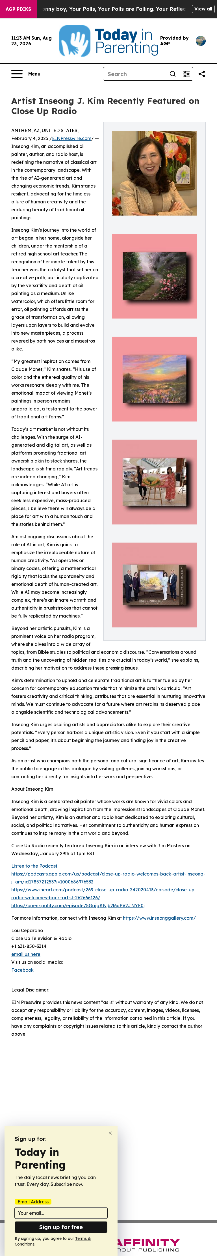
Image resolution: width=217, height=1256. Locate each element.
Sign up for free (61, 1227)
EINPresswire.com (71, 138)
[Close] (110, 1133)
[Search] (172, 73)
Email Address (33, 1202)
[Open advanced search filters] (186, 73)
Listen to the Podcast (34, 866)
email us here (25, 954)
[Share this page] (202, 73)
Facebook (22, 970)
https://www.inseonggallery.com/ (159, 918)
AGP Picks (18, 9)
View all (203, 9)
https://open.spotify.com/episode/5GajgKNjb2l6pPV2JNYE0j (78, 905)
